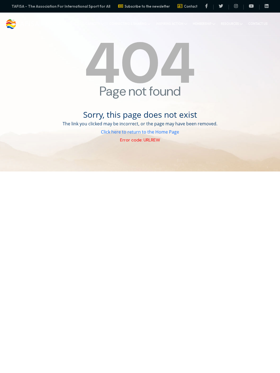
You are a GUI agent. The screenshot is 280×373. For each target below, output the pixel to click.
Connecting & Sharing (128, 24)
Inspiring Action (169, 24)
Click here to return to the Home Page (140, 132)
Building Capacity (85, 24)
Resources (230, 24)
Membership (202, 24)
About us (53, 24)
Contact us (258, 24)
